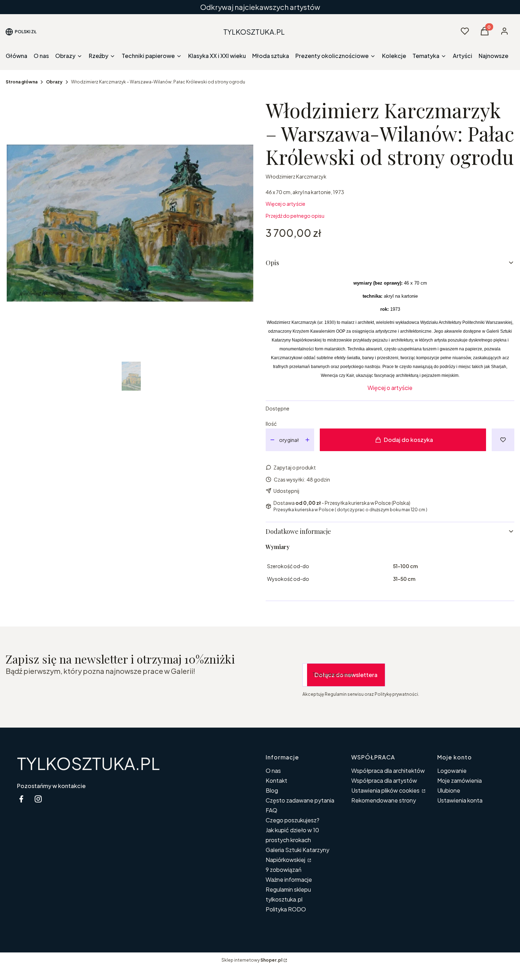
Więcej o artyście (285, 203)
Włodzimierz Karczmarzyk (296, 176)
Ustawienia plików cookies (386, 790)
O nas (273, 770)
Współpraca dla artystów (384, 780)
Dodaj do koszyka (408, 439)
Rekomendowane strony (383, 800)
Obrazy (54, 81)
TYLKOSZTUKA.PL (88, 763)
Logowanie (452, 770)
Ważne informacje (289, 879)
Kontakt (276, 780)
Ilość (271, 423)
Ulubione (448, 790)
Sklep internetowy (251, 960)
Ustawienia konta (460, 800)
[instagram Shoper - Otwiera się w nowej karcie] (38, 798)
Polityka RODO (286, 909)
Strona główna (21, 81)
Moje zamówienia (459, 780)
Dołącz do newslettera (345, 674)
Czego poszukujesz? (292, 820)
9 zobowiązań (283, 869)
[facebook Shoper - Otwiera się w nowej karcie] (21, 798)
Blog (272, 790)
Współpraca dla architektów (388, 770)
